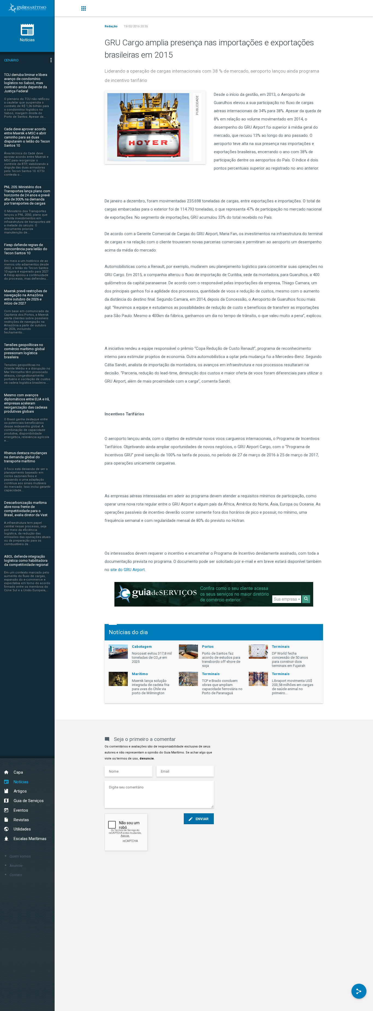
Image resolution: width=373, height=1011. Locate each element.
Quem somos (20, 856)
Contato (16, 875)
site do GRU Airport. (127, 569)
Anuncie (16, 866)
